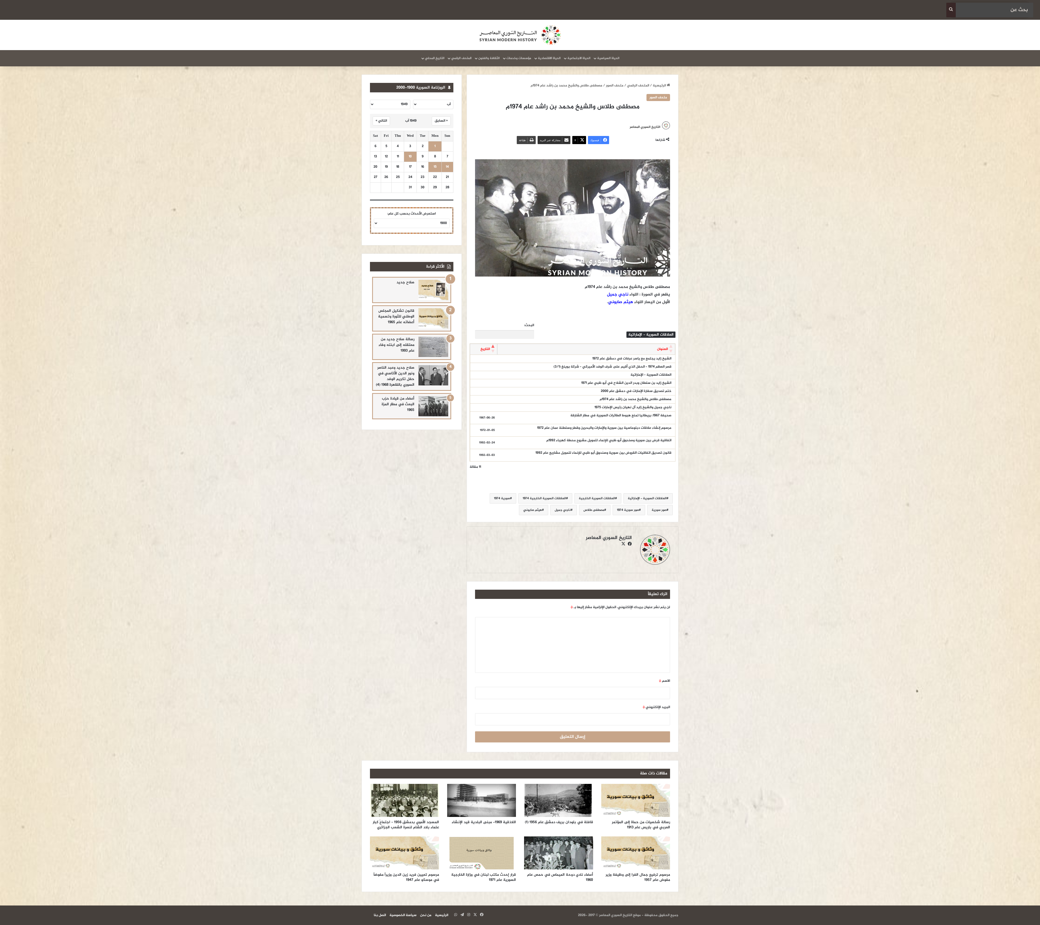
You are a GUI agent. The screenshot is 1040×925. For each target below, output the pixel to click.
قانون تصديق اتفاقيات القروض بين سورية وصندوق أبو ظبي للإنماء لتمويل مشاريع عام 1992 (603, 453)
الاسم (664, 681)
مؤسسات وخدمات (518, 58)
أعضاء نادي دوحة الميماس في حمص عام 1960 (560, 877)
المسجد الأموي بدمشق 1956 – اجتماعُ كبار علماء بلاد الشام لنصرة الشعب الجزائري (406, 824)
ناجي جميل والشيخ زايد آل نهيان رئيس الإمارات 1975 (632, 407)
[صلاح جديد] (433, 290)
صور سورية (659, 510)
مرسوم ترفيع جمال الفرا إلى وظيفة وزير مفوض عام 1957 (638, 877)
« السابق (441, 121)
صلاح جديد (405, 282)
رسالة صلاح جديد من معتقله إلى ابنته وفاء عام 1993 (396, 345)
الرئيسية (660, 86)
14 (447, 167)
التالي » (381, 121)
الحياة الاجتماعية (578, 58)
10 (410, 157)
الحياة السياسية (608, 58)
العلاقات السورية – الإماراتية (650, 375)
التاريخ (485, 349)
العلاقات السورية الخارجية (597, 498)
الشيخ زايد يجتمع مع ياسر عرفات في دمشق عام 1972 (631, 359)
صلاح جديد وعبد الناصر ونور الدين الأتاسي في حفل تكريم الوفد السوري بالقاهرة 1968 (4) (395, 376)
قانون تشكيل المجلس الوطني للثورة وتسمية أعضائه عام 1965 (396, 316)
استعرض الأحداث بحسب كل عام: (411, 214)
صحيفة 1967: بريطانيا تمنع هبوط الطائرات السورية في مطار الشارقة (620, 415)
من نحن (425, 915)
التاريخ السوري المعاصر (645, 126)
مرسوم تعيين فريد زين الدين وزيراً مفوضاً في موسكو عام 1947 (406, 877)
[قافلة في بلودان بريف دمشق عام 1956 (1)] (558, 800)
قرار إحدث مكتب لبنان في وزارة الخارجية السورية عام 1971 (483, 877)
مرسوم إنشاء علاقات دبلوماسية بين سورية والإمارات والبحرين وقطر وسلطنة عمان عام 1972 (604, 428)
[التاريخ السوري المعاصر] (520, 35)
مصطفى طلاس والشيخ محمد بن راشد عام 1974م (635, 399)
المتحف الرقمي (461, 58)
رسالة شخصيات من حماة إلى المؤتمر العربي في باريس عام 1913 (641, 824)
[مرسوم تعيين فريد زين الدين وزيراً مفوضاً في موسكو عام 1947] (404, 852)
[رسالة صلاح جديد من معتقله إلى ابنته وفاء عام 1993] (433, 347)
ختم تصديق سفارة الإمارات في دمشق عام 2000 (636, 391)
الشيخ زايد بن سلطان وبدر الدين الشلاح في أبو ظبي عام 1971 (626, 383)
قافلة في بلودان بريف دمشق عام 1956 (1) (559, 822)
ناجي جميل (617, 294)
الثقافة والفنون (489, 58)
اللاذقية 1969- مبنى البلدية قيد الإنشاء (483, 822)
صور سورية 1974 (628, 510)
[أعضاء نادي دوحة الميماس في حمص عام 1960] (558, 852)
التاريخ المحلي (434, 58)
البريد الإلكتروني (656, 707)
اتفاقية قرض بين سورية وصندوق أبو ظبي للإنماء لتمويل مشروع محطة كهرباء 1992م (608, 440)
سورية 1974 (502, 498)
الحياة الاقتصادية (549, 58)
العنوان (662, 349)
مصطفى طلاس (593, 510)
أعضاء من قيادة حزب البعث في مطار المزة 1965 (398, 404)
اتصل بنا (380, 915)
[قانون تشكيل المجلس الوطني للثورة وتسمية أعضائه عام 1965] (433, 318)
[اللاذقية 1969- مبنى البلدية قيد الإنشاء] (481, 800)
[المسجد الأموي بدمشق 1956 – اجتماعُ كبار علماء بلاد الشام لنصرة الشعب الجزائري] (404, 800)
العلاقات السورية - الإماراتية (647, 498)
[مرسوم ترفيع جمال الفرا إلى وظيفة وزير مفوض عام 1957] (635, 852)
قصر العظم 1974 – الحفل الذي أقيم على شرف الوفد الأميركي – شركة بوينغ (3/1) (612, 367)
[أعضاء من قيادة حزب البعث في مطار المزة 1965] (433, 406)
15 (435, 167)
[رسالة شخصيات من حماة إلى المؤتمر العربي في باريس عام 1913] (635, 800)
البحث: (529, 325)
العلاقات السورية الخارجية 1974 (544, 498)
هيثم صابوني (620, 302)
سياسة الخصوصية (403, 915)
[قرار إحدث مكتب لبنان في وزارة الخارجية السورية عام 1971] (481, 852)
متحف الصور (614, 86)
